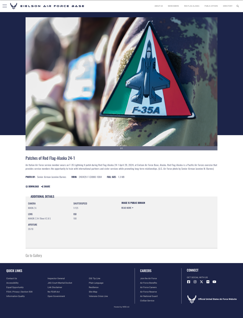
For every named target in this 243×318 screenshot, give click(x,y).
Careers (145, 270)
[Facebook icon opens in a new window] (189, 282)
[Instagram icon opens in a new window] (195, 282)
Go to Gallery (34, 255)
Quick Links (14, 270)
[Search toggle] (238, 6)
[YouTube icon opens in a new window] (214, 282)
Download (33, 186)
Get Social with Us (197, 277)
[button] (4, 6)
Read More (127, 207)
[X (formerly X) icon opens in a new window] (201, 282)
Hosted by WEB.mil (121, 307)
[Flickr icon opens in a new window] (208, 282)
